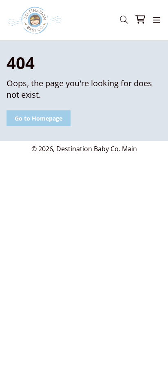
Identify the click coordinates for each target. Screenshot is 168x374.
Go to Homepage (38, 118)
